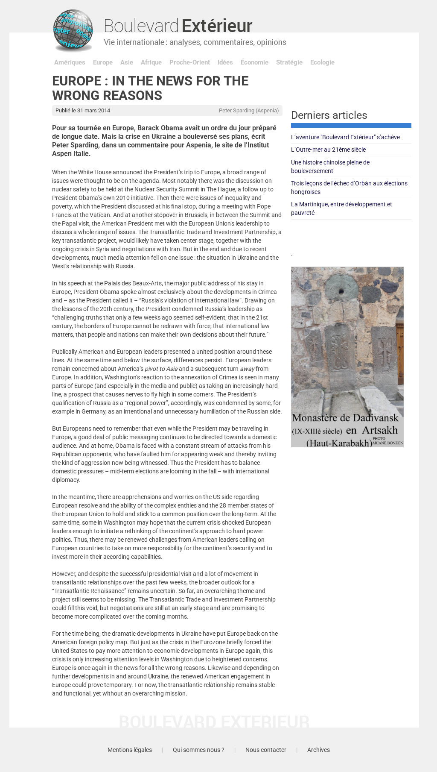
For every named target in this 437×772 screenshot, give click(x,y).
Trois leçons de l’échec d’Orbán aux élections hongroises (349, 187)
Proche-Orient (189, 62)
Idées (225, 62)
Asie (126, 62)
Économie (254, 62)
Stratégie (289, 62)
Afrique (151, 62)
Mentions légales (130, 749)
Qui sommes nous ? (198, 749)
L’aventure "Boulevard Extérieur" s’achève (345, 137)
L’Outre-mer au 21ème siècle (328, 149)
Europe (103, 62)
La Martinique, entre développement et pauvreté (341, 208)
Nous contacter (265, 749)
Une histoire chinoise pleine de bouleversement (330, 166)
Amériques (69, 62)
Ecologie (322, 62)
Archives (318, 749)
